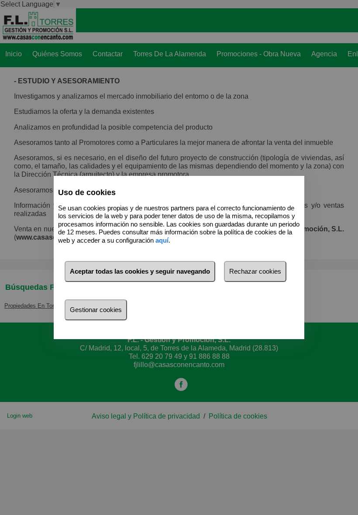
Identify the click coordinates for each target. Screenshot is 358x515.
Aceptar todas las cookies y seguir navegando (140, 271)
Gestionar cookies (96, 309)
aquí (162, 240)
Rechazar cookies (255, 271)
